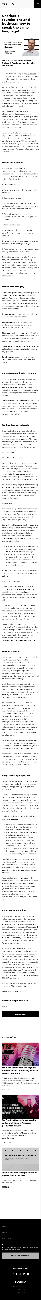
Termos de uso (15, 1249)
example (26, 589)
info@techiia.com (20, 1269)
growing (14, 82)
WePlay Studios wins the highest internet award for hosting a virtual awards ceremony (20, 1070)
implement (31, 74)
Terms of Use (20, 1292)
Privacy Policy (20, 1289)
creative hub (10, 611)
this (11, 627)
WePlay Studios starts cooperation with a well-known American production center (19, 1123)
